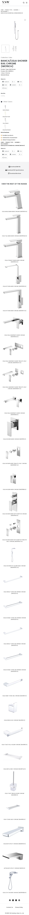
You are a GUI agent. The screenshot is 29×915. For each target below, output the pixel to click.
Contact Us (9, 907)
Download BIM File (15, 166)
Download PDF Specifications (15, 170)
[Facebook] (10, 900)
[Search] (23, 2)
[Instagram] (16, 900)
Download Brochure (15, 173)
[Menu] (26, 2)
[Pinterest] (19, 900)
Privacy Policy (19, 907)
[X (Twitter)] (13, 900)
